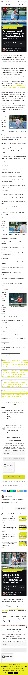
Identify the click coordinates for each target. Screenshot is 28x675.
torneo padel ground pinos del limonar (10, 414)
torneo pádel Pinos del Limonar (9, 418)
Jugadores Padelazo (22, 517)
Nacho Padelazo (9, 48)
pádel (8, 410)
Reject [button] (16, 673)
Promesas (22, 526)
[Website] (26, 496)
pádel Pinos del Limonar (7, 412)
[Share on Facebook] (6, 42)
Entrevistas (23, 535)
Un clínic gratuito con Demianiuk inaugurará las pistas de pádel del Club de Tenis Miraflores (9, 518)
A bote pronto (22, 533)
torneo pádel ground (19, 412)
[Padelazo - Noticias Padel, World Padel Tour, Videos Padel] (6, 1)
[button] (2, 1)
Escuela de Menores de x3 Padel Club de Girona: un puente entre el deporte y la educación (9, 527)
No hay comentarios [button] (21, 508)
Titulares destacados (16, 26)
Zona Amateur (12, 27)
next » (22, 402)
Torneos (5, 27)
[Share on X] (8, 42)
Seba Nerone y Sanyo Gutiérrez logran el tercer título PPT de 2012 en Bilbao (9, 543)
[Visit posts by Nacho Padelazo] (2, 496)
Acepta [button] (10, 673)
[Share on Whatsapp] (11, 42)
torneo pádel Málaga (6, 416)
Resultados (6, 26)
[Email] (15, 42)
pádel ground (14, 410)
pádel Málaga (21, 410)
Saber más (22, 673)
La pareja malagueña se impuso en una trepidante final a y (13, 87)
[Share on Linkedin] (13, 42)
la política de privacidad (19, 481)
